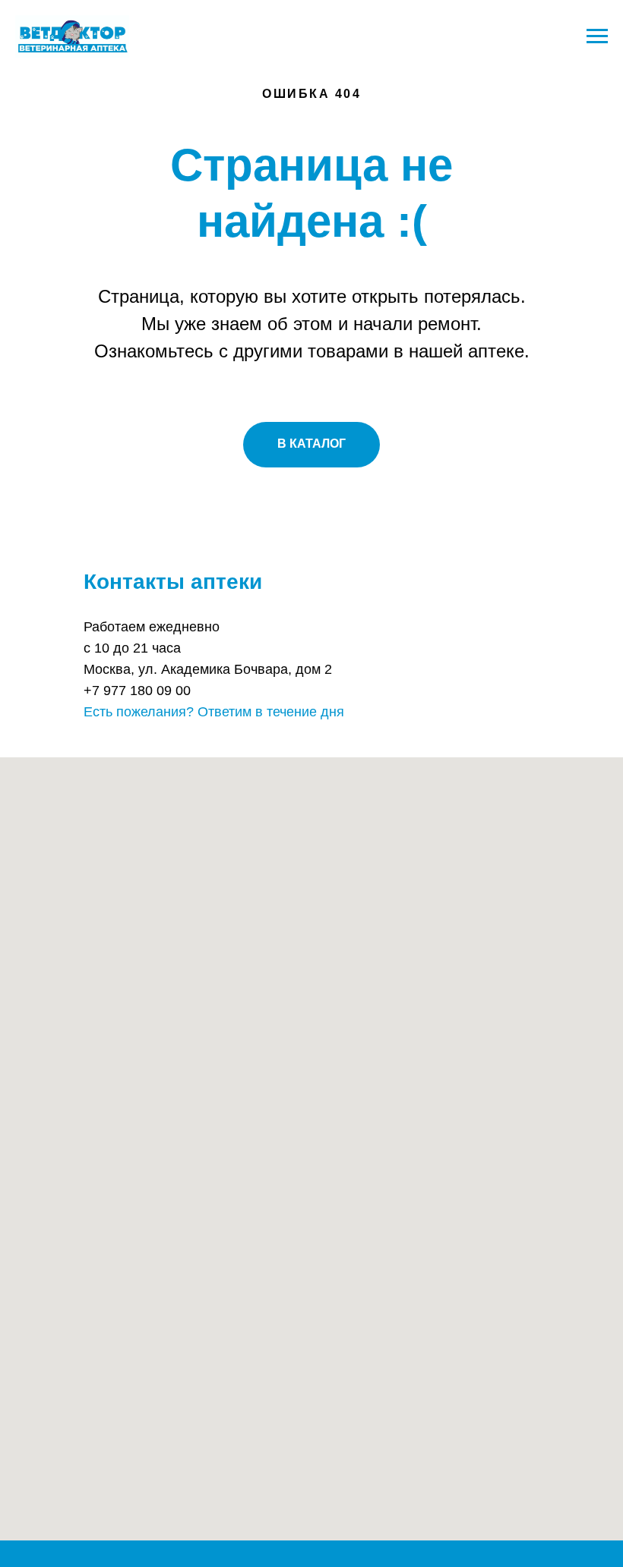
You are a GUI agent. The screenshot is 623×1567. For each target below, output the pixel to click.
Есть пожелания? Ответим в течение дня (214, 711)
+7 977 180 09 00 (137, 690)
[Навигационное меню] (597, 36)
